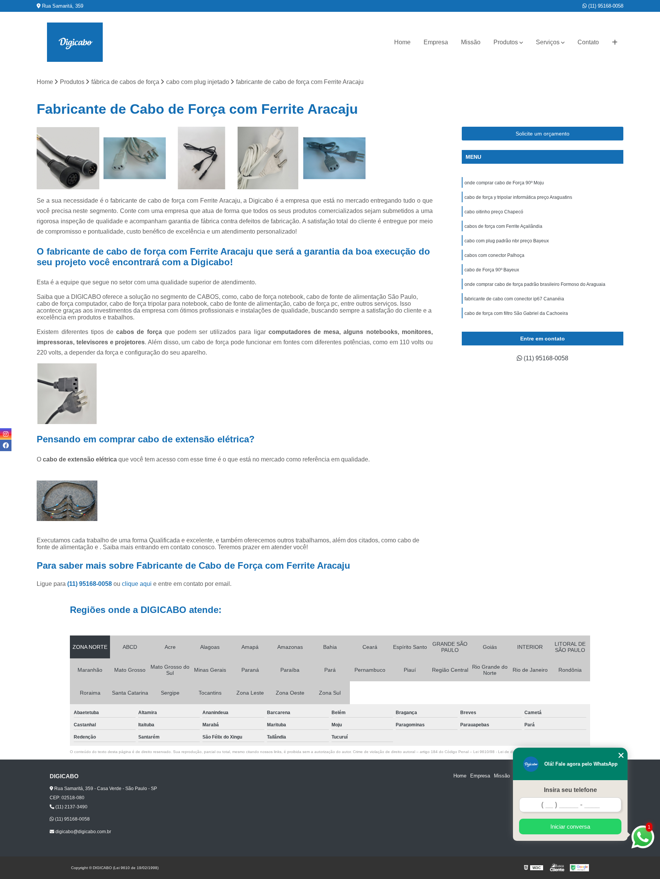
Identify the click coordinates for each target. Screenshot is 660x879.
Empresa (436, 42)
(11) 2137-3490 (70, 807)
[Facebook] (5, 445)
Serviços (548, 42)
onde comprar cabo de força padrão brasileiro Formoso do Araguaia (534, 284)
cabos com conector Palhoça (494, 255)
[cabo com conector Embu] (68, 158)
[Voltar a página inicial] (75, 42)
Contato (588, 42)
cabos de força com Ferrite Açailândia (503, 226)
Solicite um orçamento (542, 134)
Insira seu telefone (570, 790)
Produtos (505, 42)
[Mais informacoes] (614, 42)
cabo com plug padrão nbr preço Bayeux (506, 241)
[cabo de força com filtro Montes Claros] (201, 158)
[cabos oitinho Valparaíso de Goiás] (268, 158)
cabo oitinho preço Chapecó (493, 212)
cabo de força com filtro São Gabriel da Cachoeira (516, 313)
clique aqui (137, 584)
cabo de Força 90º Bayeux (491, 270)
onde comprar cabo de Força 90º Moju (504, 182)
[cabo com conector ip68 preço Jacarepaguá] (334, 158)
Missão (470, 42)
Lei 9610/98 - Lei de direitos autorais (505, 752)
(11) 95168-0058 (605, 6)
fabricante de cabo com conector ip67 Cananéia (514, 299)
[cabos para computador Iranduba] (135, 158)
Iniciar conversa (570, 826)
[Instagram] (5, 434)
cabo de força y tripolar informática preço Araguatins (518, 197)
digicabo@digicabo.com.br (82, 831)
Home (402, 42)
